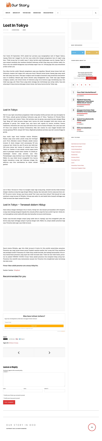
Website (46, 388)
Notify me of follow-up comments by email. (14, 395)
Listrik (72, 162)
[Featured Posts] (77, 85)
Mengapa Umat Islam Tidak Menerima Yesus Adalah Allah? (86, 111)
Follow (74, 52)
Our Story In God (21, 424)
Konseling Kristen (75, 160)
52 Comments (80, 131)
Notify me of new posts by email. (12, 398)
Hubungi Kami (37, 12)
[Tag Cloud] (90, 85)
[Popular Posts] (73, 85)
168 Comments (80, 106)
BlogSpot (17, 270)
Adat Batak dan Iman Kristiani (78, 143)
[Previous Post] (18, 352)
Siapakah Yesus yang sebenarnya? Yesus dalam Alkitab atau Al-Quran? (85, 101)
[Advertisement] (73, 5)
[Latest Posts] (82, 85)
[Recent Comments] (86, 85)
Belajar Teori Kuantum (76, 146)
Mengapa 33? (16, 12)
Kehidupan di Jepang (13, 342)
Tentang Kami (26, 12)
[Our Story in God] (18, 5)
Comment (5, 371)
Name (4, 388)
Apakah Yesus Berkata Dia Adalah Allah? (85, 119)
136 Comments (80, 115)
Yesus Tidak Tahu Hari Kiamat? (86, 92)
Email (25, 388)
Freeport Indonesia (75, 152)
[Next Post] (49, 352)
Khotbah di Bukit (75, 157)
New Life (8, 12)
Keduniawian (74, 154)
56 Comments (80, 124)
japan (24, 29)
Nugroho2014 (15, 29)
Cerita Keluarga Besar (76, 149)
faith (78, 90)
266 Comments (80, 95)
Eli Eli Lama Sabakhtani (84, 128)
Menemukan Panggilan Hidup (78, 168)
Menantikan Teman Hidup (77, 165)
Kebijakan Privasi (48, 12)
